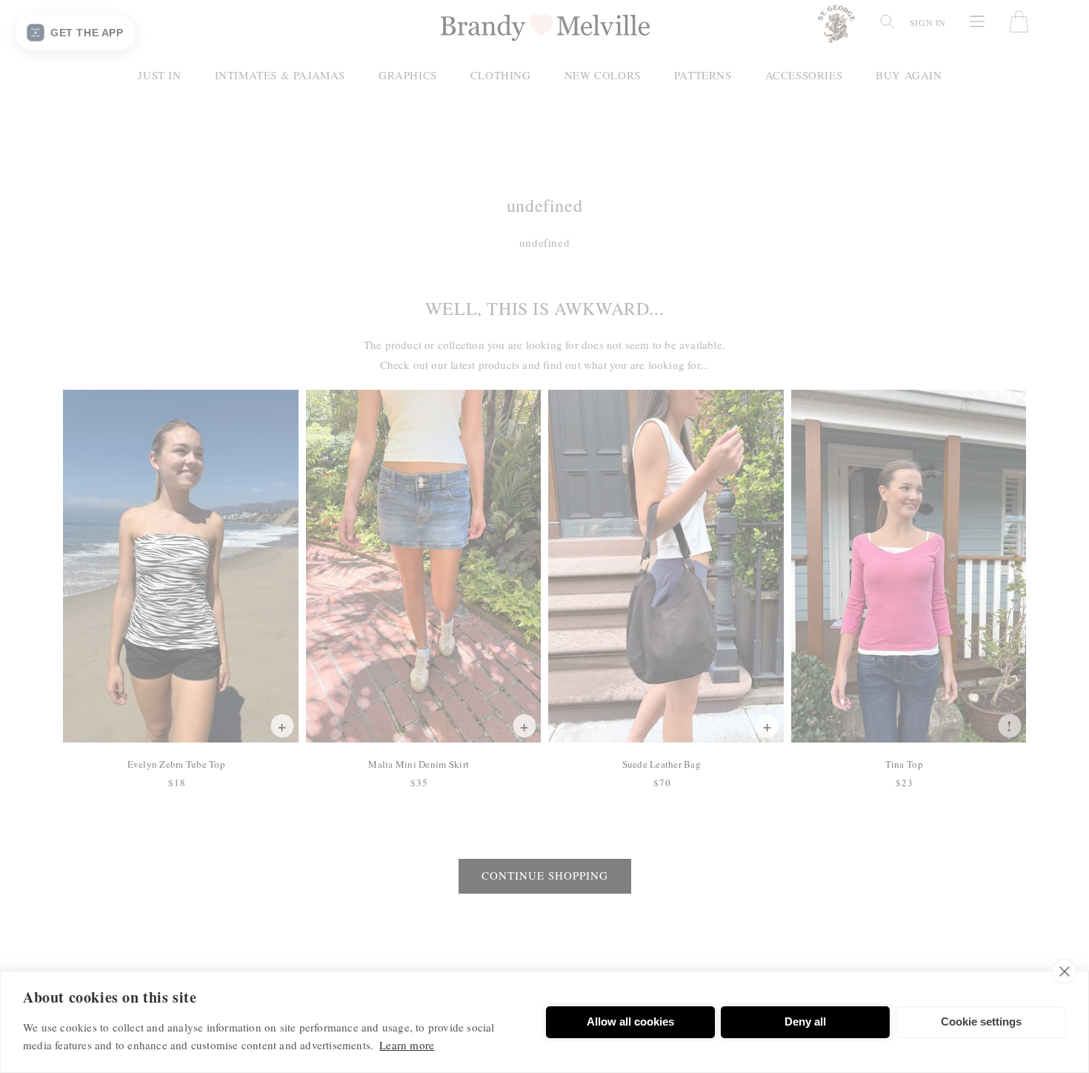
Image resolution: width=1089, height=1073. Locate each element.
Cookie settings (981, 1021)
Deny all (805, 1021)
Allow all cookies (630, 1021)
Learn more (406, 1044)
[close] (1064, 971)
